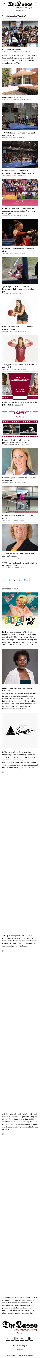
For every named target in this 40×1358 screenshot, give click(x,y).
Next (26, 580)
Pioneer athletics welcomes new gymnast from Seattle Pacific (16, 441)
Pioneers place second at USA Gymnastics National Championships (18, 171)
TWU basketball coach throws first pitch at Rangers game (19, 564)
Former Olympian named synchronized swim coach (19, 479)
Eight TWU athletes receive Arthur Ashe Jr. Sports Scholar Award (19, 403)
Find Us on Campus (20, 1346)
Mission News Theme (13, 1355)
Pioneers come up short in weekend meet (17, 516)
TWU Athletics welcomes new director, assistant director (19, 554)
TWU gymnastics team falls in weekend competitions (19, 365)
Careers (20, 1349)
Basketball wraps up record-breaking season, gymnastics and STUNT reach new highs (18, 211)
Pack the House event (11, 49)
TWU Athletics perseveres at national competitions (18, 134)
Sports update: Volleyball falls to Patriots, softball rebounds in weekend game (19, 289)
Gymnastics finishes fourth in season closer (18, 249)
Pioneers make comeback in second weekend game (17, 328)
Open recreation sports (12, 97)
